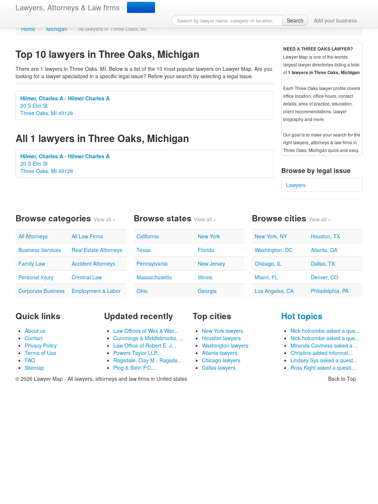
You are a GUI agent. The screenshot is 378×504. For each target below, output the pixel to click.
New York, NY (271, 236)
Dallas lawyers (219, 367)
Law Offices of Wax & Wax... (146, 330)
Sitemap (34, 367)
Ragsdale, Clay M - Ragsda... (147, 360)
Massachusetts (154, 277)
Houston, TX (325, 236)
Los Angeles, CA (274, 290)
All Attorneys (33, 236)
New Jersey (211, 263)
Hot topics (302, 316)
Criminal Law (87, 277)
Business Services (39, 249)
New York (209, 236)
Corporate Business (41, 290)
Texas (144, 249)
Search (295, 20)
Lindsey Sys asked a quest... (324, 360)
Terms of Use (40, 352)
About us (35, 330)
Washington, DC (273, 249)
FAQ (30, 360)
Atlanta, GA (324, 249)
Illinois (205, 277)
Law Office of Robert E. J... (144, 345)
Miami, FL (266, 277)
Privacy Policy (41, 345)
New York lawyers (222, 330)
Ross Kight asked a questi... (323, 367)
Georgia (207, 290)
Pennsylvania (152, 263)
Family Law (31, 263)
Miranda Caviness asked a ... (324, 345)
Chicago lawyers (221, 360)
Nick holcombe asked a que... (325, 330)
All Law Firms (87, 236)
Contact (34, 338)
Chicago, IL (268, 263)
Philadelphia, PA (329, 290)
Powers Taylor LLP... (137, 352)
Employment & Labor (96, 290)
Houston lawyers (221, 338)
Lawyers (296, 185)
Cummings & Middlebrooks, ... (148, 338)
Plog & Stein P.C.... (135, 367)
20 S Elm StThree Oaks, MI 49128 (65, 105)
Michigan (56, 28)
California (148, 236)
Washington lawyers (225, 345)
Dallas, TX (323, 263)
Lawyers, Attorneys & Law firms (68, 7)
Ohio (142, 290)
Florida (206, 249)
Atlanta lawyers (219, 352)
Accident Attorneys (93, 263)
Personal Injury (36, 277)
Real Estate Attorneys (97, 249)
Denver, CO (324, 277)
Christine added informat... (322, 352)
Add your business (335, 20)
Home (28, 28)
